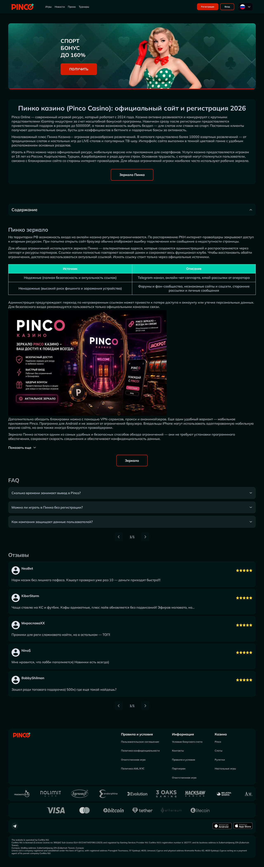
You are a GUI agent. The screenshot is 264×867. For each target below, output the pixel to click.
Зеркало (132, 460)
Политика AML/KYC (132, 768)
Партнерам (178, 768)
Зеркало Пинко (132, 175)
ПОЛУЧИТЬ (78, 69)
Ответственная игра (133, 759)
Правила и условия (137, 734)
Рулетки (220, 759)
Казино (221, 734)
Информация (183, 734)
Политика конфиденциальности (140, 750)
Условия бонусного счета (187, 741)
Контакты (178, 750)
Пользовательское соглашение (140, 741)
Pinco (218, 741)
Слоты (218, 750)
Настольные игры (225, 768)
